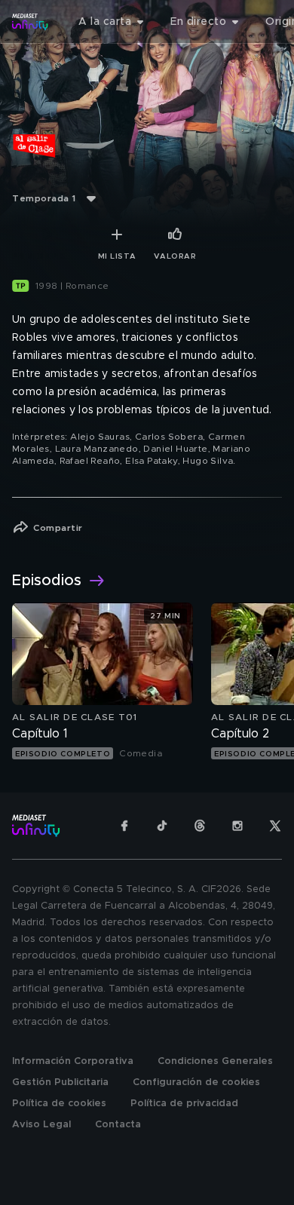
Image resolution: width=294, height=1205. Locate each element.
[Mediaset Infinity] (30, 22)
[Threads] (200, 825)
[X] (275, 825)
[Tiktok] (162, 825)
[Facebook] (124, 825)
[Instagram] (237, 825)
